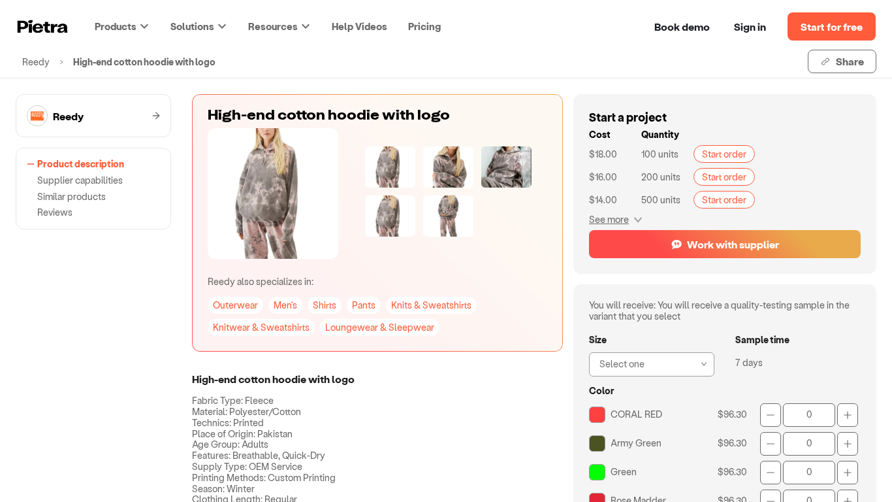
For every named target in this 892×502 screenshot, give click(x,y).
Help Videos (359, 26)
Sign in (750, 26)
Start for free (832, 26)
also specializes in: (260, 281)
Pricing (424, 26)
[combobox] (648, 363)
